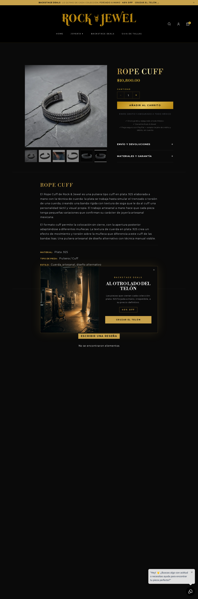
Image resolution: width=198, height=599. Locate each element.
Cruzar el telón (128, 320)
